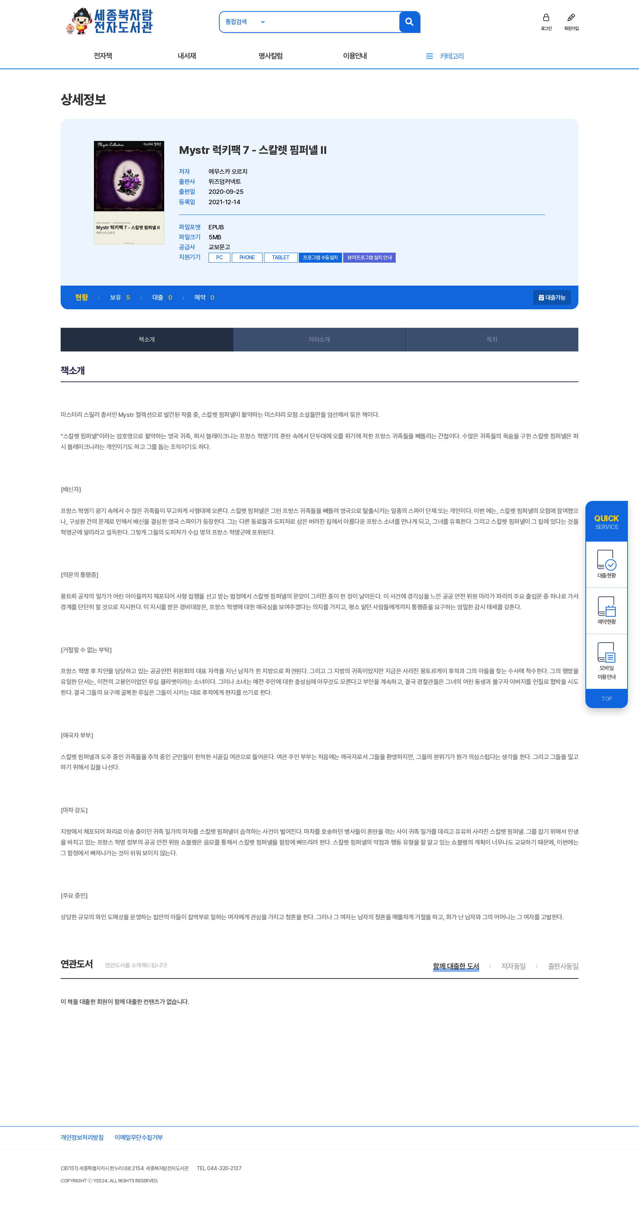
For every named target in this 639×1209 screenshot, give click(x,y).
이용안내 (355, 55)
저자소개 (319, 339)
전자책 (103, 55)
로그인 (546, 28)
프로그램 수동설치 (320, 257)
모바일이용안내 (607, 672)
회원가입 (571, 28)
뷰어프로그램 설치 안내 (369, 257)
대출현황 (607, 575)
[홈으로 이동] (110, 20)
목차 (492, 339)
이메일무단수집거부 (139, 1137)
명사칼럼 (271, 55)
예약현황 (607, 622)
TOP (606, 699)
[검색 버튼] (409, 22)
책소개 (147, 339)
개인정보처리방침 (82, 1137)
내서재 (187, 55)
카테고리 (452, 56)
